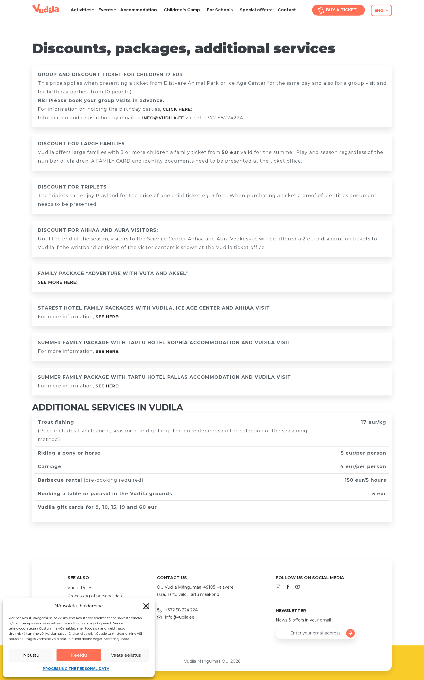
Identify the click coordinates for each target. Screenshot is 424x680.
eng (378, 10)
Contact (287, 9)
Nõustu (31, 655)
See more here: (58, 282)
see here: (107, 316)
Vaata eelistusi (126, 655)
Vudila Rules (79, 587)
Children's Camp (182, 9)
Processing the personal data (76, 668)
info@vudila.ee (163, 117)
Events (105, 9)
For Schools (220, 9)
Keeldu (79, 655)
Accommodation (138, 9)
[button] (146, 606)
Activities (81, 9)
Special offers (255, 9)
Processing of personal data (95, 595)
